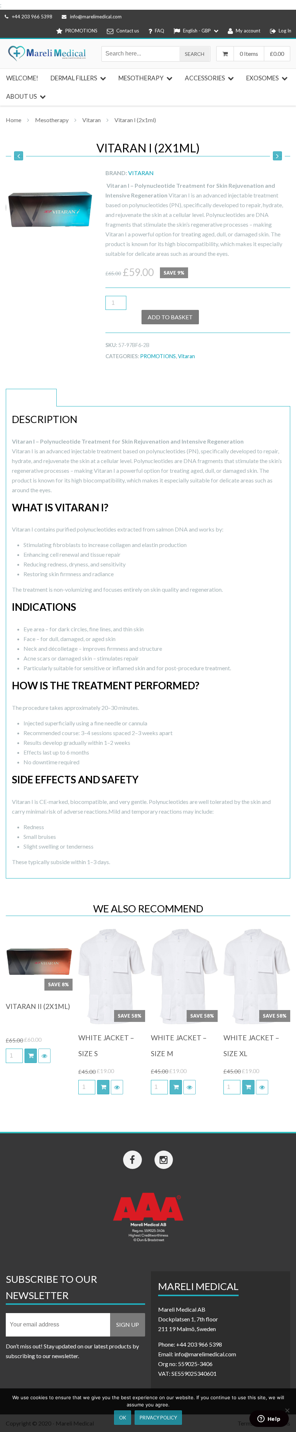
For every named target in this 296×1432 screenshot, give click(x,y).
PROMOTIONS (158, 356)
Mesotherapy (52, 119)
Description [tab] (31, 397)
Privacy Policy (158, 1417)
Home (13, 119)
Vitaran (91, 119)
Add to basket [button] (31, 1056)
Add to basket (170, 316)
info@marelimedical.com (96, 16)
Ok (122, 1417)
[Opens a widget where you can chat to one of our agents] (269, 1419)
